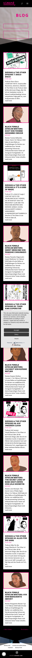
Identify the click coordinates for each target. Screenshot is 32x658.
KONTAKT (10, 647)
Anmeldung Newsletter (15, 26)
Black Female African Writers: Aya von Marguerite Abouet (16, 595)
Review (7, 135)
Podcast (8, 79)
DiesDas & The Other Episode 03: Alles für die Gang (16, 538)
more (16, 339)
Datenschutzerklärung (19, 645)
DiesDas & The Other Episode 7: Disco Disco (15, 74)
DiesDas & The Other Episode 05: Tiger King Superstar (15, 306)
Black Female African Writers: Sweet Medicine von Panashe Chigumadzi (15, 249)
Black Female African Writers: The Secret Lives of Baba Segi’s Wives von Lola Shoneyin (15, 479)
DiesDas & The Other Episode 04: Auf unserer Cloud (15, 423)
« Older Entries (7, 629)
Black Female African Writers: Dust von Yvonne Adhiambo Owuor (14, 129)
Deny (16, 334)
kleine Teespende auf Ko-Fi (14, 34)
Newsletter (18, 647)
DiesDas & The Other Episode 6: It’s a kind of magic (15, 187)
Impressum (7, 645)
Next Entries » (25, 629)
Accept (16, 330)
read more (8, 101)
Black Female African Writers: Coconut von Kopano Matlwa (16, 368)
